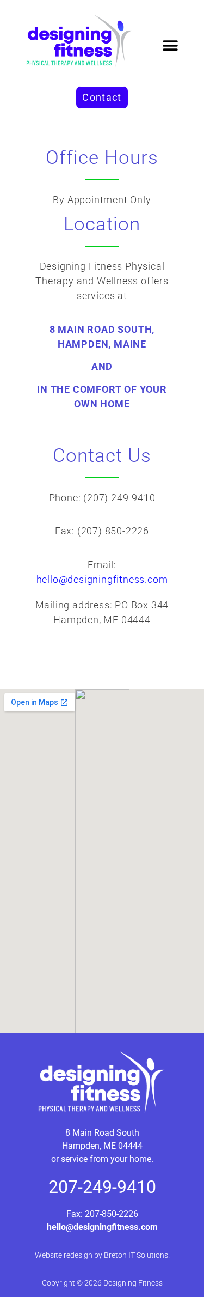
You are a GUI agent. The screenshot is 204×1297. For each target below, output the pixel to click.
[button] (170, 46)
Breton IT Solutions (136, 1255)
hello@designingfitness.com (102, 579)
